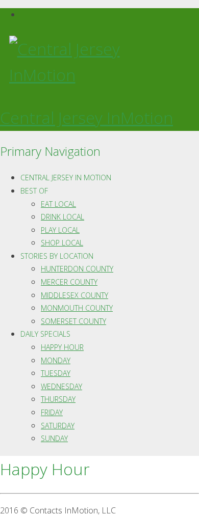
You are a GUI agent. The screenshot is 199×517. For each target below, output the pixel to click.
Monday (55, 360)
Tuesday (55, 373)
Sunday (54, 438)
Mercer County (69, 282)
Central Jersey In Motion (65, 177)
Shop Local (62, 243)
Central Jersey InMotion (86, 117)
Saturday (57, 425)
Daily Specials (45, 334)
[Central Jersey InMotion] (100, 62)
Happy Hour (62, 347)
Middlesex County (74, 295)
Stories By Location (56, 256)
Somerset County (73, 321)
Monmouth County (77, 308)
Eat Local (58, 204)
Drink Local (62, 217)
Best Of (34, 191)
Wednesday (61, 386)
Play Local (60, 230)
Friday (52, 412)
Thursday (58, 399)
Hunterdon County (77, 269)
